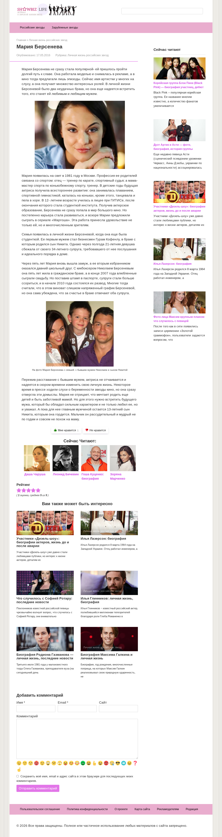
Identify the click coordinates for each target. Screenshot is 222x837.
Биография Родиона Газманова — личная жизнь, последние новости (44, 656)
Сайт (103, 702)
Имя (20, 702)
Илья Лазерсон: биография (103, 538)
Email (63, 702)
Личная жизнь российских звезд (88, 55)
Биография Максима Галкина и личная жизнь (107, 656)
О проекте (121, 809)
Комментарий (27, 716)
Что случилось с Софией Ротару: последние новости (44, 600)
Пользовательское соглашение (40, 809)
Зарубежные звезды (65, 27)
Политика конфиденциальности (87, 809)
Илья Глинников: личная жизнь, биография (107, 600)
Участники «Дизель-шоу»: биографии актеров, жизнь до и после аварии (42, 542)
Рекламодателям (168, 809)
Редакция (192, 809)
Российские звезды (32, 27)
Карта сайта (142, 809)
